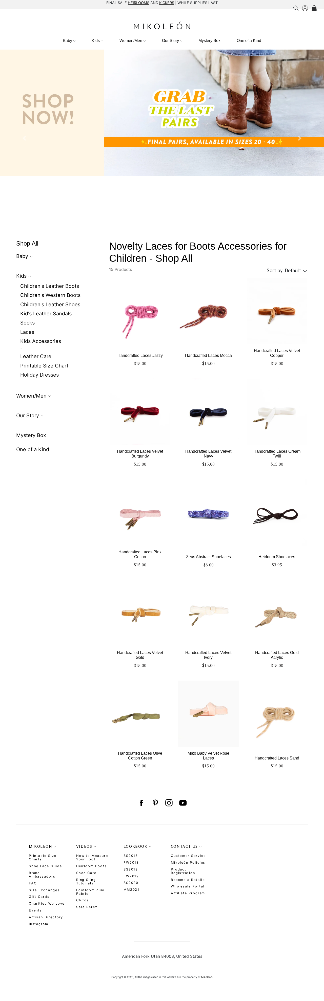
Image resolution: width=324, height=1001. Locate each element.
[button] (24, 138)
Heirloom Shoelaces (276, 557)
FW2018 (131, 862)
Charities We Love (47, 903)
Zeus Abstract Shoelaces (208, 557)
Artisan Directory (46, 917)
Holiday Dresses (39, 375)
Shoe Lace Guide (45, 866)
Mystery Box (209, 40)
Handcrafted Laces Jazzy (140, 355)
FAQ (33, 883)
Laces (27, 332)
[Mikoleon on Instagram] (169, 802)
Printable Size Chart (44, 366)
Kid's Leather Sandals (46, 314)
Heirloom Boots (91, 866)
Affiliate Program (188, 893)
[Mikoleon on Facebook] (141, 802)
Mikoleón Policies (188, 862)
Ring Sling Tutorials (86, 881)
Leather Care (35, 356)
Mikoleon (206, 976)
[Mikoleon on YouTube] (183, 802)
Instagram (38, 924)
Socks (27, 323)
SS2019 (131, 869)
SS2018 (131, 856)
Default (284, 270)
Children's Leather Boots (49, 286)
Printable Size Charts (42, 857)
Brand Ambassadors (42, 874)
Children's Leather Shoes (50, 304)
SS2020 (131, 883)
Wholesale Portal (188, 886)
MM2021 (132, 889)
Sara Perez (86, 907)
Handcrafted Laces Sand (277, 758)
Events (35, 910)
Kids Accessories (40, 341)
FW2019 (131, 876)
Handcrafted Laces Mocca (208, 355)
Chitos (82, 900)
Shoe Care (86, 873)
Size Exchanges (44, 890)
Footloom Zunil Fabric (91, 892)
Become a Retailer (189, 880)
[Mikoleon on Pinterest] (155, 802)
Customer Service (188, 856)
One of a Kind (249, 40)
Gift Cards (39, 897)
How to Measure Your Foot (92, 857)
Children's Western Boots (50, 295)
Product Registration (183, 871)
